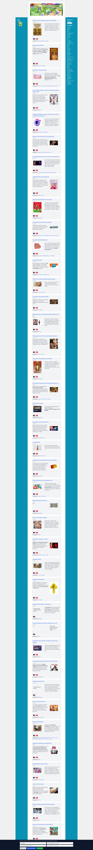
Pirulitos (42, 717)
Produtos (68, 75)
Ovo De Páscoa (69, 69)
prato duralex (45, 40)
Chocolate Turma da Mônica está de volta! (42, 358)
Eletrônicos (49, 737)
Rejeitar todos (23, 848)
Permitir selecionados (31, 848)
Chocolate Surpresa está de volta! (40, 296)
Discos (68, 47)
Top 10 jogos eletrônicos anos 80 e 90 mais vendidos (45, 661)
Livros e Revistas (41, 354)
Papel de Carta (40, 738)
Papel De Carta (69, 70)
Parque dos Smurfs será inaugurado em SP (43, 480)
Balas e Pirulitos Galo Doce (39, 701)
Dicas (68, 45)
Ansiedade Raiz (36, 442)
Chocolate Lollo (69, 41)
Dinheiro (68, 46)
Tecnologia (69, 82)
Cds (67, 39)
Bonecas (39, 85)
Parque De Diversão (70, 71)
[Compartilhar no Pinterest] (37, 39)
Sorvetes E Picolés (70, 80)
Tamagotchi (45, 132)
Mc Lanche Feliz (55, 85)
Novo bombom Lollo (37, 260)
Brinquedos (40, 40)
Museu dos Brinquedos (38, 721)
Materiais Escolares (42, 455)
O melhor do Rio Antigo (38, 784)
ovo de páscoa (52, 255)
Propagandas (69, 77)
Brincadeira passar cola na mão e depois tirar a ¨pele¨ (45, 623)
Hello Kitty (44, 85)
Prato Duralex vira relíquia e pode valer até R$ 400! (44, 20)
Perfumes (68, 72)
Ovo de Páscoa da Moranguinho (40, 239)
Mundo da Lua (48, 152)
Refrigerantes (69, 78)
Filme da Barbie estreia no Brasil (40, 763)
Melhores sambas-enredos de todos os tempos (44, 804)
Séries (44, 65)
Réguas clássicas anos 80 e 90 (40, 500)
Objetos (68, 67)
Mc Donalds (48, 85)
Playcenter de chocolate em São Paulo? (42, 604)
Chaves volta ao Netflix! (38, 45)
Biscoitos (39, 235)
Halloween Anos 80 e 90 (38, 681)
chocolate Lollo (46, 274)
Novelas (68, 66)
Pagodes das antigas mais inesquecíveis (42, 743)
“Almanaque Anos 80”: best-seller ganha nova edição (45, 336)
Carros (68, 38)
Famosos (39, 437)
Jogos (39, 172)
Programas (40, 65)
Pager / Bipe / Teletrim (38, 403)
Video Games (43, 172)
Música (43, 437)
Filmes (43, 779)
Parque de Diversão (42, 399)
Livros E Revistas (70, 56)
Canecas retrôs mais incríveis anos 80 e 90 (43, 824)
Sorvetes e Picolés (41, 292)
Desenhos (68, 44)
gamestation (53, 172)
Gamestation (69, 53)
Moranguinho (45, 255)
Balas (39, 717)
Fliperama (68, 52)
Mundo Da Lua (69, 64)
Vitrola (50, 738)
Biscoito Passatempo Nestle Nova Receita (70, 33)
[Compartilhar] (34, 39)
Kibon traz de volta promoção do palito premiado (44, 279)
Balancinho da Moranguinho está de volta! (42, 199)
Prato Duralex (69, 74)
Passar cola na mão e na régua (40, 517)
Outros (43, 195)
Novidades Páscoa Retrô (38, 579)
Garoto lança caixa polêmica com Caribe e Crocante (45, 460)
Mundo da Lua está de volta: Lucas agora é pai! (43, 136)
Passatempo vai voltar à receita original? (42, 222)
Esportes (39, 554)
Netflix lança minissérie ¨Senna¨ (40, 539)
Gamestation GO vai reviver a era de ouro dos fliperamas (46, 156)
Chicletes (68, 40)
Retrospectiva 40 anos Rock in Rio (41, 422)
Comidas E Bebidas (70, 43)
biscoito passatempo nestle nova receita (50, 235)
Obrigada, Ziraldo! (37, 559)
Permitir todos (39, 848)
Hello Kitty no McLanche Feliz (39, 70)
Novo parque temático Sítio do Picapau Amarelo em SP (45, 383)
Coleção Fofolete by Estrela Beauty (41, 176)
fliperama (48, 172)
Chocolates (40, 255)
